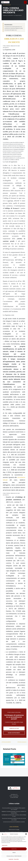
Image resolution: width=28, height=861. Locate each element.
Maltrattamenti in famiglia (14, 829)
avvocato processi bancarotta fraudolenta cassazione (14, 821)
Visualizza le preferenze (14, 856)
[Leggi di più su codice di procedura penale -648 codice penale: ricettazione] (14, 759)
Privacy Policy (16, 859)
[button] (26, 834)
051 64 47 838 (15, 797)
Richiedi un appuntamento (14, 732)
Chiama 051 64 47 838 (14, 728)
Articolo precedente (6, 742)
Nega (14, 852)
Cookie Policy (11, 859)
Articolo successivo (22, 742)
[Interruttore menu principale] (25, 2)
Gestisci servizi (4, 845)
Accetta (14, 848)
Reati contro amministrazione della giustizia (14, 832)
